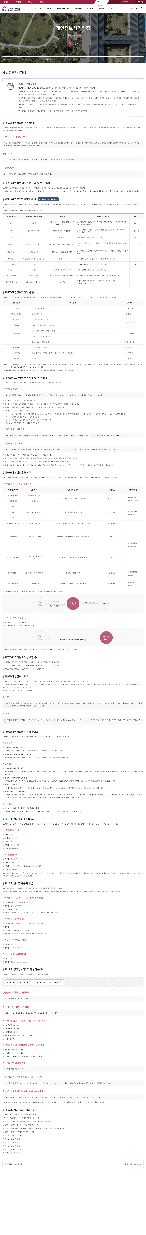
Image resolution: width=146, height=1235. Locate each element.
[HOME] (63, 35)
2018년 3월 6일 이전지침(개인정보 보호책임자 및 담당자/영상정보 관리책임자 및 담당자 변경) (34, 1128)
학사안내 (90, 8)
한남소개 (38, 8)
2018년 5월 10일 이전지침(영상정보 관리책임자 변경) (21, 1125)
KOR (132, 8)
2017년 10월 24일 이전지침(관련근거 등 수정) (19, 1132)
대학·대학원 (78, 8)
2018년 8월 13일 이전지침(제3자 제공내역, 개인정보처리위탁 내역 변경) (27, 1121)
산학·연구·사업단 (63, 8)
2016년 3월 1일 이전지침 (12, 1142)
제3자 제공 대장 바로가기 (47, 199)
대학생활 (101, 8)
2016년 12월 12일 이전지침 (13, 1135)
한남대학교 (11, 8)
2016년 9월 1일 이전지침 (12, 1139)
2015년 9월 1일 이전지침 (12, 1146)
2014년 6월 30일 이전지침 (12, 1152)
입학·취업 (49, 8)
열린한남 (112, 8)
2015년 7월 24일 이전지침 (12, 1149)
